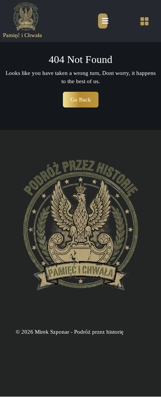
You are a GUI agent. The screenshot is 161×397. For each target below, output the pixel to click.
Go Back (84, 102)
